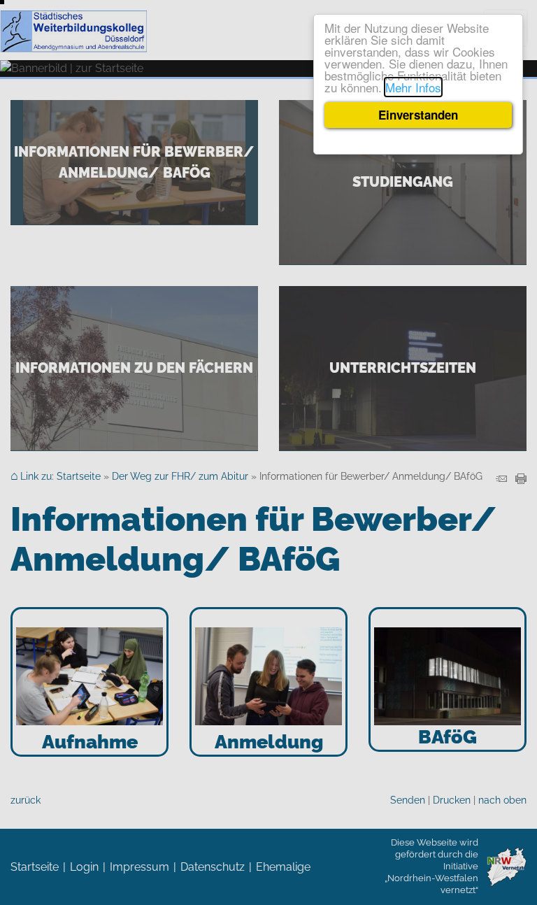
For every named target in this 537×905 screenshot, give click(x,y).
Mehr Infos (413, 87)
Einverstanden (418, 114)
